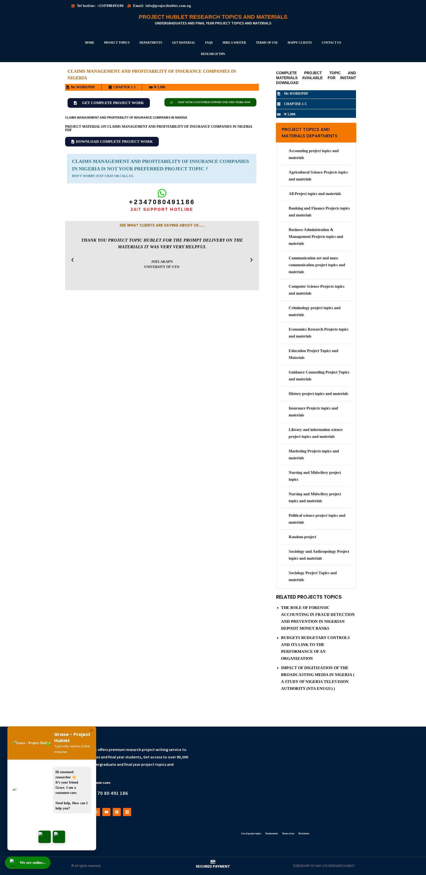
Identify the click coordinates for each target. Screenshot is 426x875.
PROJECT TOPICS (117, 42)
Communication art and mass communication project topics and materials (317, 265)
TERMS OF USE (267, 42)
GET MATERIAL (183, 42)
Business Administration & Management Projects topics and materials (316, 237)
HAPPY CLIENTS (300, 42)
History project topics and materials (318, 394)
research (133, 749)
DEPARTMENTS (151, 42)
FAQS (209, 42)
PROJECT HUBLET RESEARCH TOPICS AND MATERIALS (213, 17)
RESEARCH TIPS (213, 54)
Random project (302, 537)
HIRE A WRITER (234, 42)
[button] (72, 259)
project (148, 749)
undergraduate (102, 764)
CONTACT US (331, 42)
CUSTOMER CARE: (98, 783)
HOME (89, 42)
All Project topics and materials (315, 194)
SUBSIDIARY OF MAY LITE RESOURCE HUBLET (324, 866)
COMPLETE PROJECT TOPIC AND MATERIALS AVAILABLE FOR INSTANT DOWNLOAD (316, 78)
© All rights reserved (86, 866)
